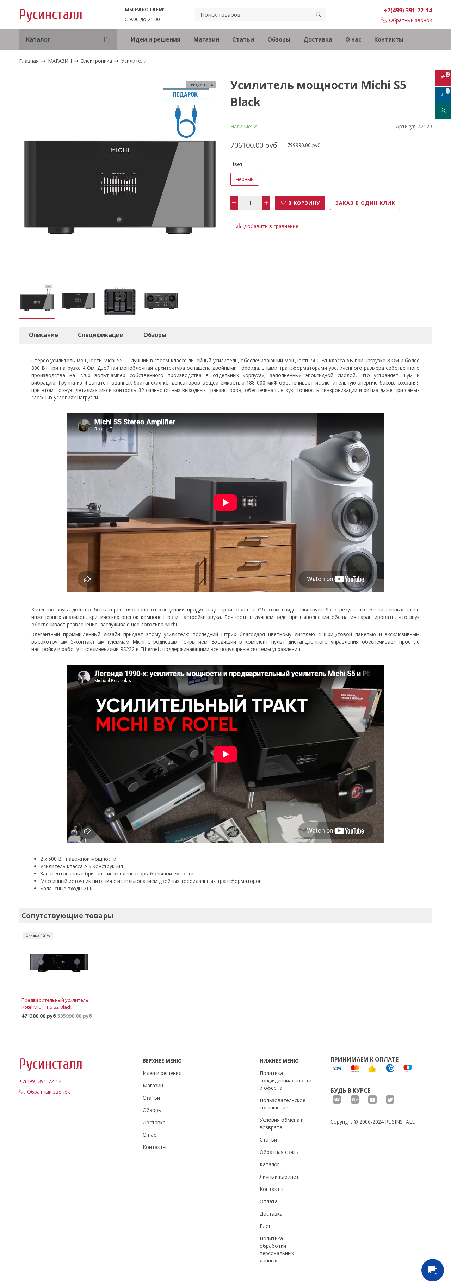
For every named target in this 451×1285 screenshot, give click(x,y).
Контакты (388, 39)
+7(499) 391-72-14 (408, 10)
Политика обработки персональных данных (277, 1249)
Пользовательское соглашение (282, 1104)
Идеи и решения (155, 39)
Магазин (206, 39)
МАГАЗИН (60, 60)
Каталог (269, 1164)
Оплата (269, 1201)
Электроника (97, 60)
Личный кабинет (279, 1176)
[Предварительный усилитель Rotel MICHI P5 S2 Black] (58, 963)
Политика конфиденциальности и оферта (285, 1080)
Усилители (134, 61)
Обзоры (278, 39)
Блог (265, 1226)
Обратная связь (279, 1152)
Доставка (317, 39)
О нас (353, 39)
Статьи (243, 39)
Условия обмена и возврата (282, 1124)
